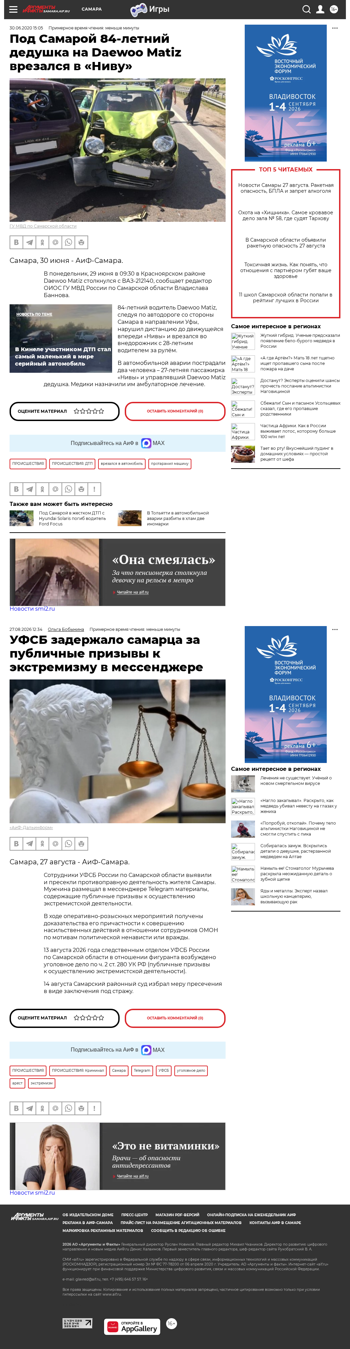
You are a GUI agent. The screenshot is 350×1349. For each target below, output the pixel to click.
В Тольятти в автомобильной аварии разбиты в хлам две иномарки (178, 518)
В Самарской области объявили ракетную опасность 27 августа (285, 243)
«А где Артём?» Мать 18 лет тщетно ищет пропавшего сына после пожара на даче (297, 363)
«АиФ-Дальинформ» (31, 827)
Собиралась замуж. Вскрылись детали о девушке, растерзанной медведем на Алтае (295, 851)
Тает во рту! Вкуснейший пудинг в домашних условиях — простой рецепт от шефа (296, 454)
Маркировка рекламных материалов (103, 1231)
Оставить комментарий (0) (175, 411)
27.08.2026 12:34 (26, 629)
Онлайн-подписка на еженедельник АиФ (251, 1215)
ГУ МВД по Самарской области (43, 226)
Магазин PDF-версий (177, 1215)
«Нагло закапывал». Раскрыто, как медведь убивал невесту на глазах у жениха (298, 806)
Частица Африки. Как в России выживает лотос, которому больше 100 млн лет (298, 431)
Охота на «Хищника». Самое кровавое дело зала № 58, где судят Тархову (285, 215)
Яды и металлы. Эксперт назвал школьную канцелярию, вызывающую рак (294, 896)
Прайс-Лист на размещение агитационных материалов (181, 1223)
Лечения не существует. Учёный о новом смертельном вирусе (296, 780)
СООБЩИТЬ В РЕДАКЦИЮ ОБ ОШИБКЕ (188, 1231)
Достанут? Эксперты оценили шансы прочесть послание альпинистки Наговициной (300, 386)
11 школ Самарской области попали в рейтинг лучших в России (286, 298)
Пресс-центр (134, 1215)
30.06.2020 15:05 (26, 27)
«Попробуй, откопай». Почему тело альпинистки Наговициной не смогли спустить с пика (298, 828)
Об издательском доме (88, 1215)
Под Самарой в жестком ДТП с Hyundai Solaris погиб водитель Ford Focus (72, 518)
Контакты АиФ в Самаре (275, 1223)
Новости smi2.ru (32, 609)
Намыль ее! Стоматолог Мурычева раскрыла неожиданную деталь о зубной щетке (297, 874)
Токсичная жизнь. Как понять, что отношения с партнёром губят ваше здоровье (286, 270)
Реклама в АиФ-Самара (88, 1223)
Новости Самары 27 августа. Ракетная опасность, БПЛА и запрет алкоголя (286, 188)
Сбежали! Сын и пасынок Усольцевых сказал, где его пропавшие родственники (300, 408)
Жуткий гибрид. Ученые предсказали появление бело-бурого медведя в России (300, 341)
